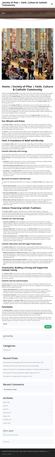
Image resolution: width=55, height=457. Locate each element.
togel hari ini (6, 441)
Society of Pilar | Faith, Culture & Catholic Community (25, 3)
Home (30, 13)
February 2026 (7, 412)
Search (5, 324)
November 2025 (7, 419)
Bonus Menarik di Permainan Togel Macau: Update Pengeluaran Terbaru (21, 372)
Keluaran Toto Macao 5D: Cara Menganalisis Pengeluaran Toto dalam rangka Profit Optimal (26, 369)
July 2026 (5, 405)
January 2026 (6, 416)
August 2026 (6, 402)
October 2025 (6, 423)
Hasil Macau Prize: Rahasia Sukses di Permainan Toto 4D (17, 376)
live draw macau (14, 434)
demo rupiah (6, 434)
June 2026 (5, 409)
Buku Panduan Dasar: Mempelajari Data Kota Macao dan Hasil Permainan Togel (23, 362)
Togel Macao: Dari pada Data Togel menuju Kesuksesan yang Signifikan (21, 366)
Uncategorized (7, 350)
